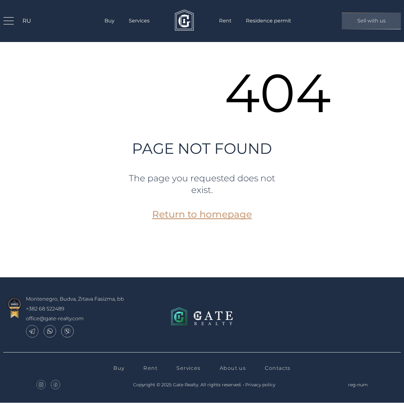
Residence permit (268, 21)
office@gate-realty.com (55, 319)
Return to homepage (202, 214)
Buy (109, 21)
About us (233, 368)
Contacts (278, 368)
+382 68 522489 (45, 309)
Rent (225, 21)
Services (139, 21)
